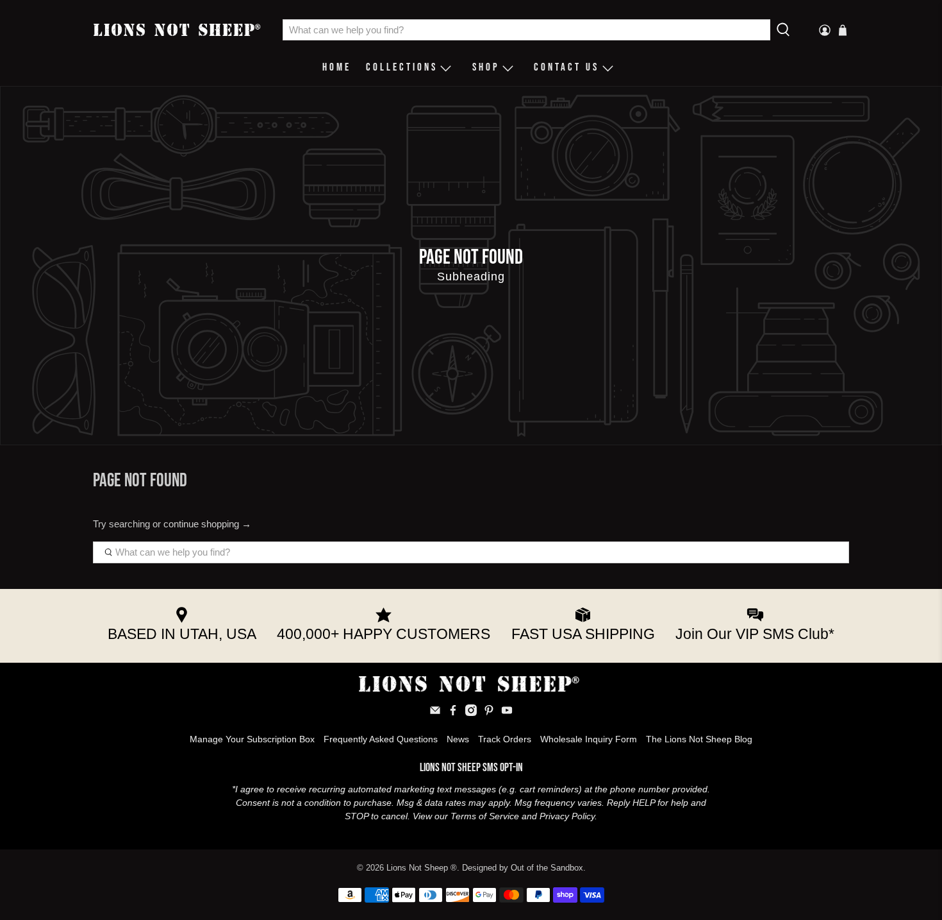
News (458, 739)
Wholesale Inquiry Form (588, 739)
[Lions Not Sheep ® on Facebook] (453, 713)
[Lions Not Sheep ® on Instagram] (471, 713)
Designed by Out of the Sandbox (522, 868)
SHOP (486, 67)
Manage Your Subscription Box (252, 739)
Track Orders (504, 739)
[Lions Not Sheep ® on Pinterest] (489, 713)
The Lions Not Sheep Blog (699, 739)
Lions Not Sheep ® (421, 868)
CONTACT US (566, 67)
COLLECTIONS (402, 67)
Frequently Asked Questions (381, 739)
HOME (336, 67)
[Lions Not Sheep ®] (178, 29)
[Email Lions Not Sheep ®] (435, 713)
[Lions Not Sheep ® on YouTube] (507, 713)
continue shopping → (207, 523)
